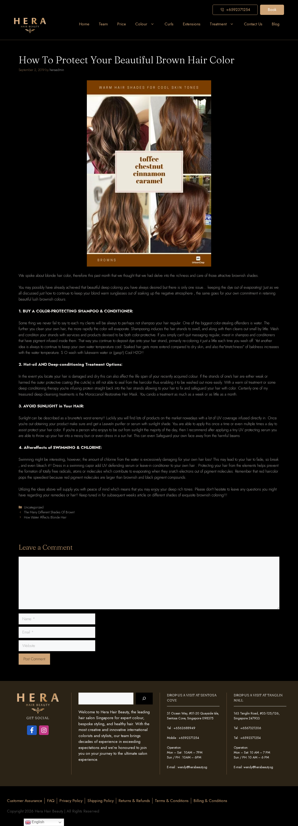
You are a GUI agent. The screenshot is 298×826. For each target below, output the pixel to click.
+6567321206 (250, 728)
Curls (169, 24)
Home (84, 24)
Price (121, 24)
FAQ (50, 800)
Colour (141, 24)
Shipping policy (100, 800)
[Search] (144, 698)
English (37, 822)
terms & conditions (172, 800)
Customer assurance (24, 800)
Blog (275, 24)
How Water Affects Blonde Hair (45, 517)
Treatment (218, 24)
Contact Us (253, 24)
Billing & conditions (210, 800)
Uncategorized (34, 507)
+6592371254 (189, 737)
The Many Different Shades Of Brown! (49, 512)
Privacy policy (70, 800)
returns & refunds (134, 800)
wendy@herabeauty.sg (192, 767)
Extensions (191, 24)
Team (103, 24)
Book (272, 9)
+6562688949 (184, 728)
